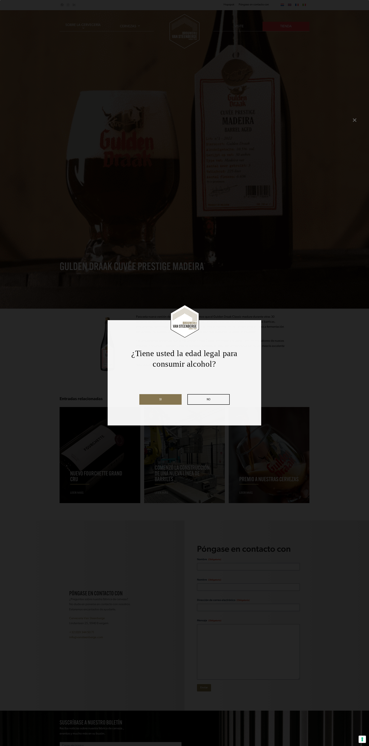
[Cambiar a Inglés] (289, 4)
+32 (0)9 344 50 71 (81, 632)
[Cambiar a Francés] (297, 4)
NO (208, 399)
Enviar (204, 687)
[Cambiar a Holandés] (282, 4)
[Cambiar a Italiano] (304, 4)
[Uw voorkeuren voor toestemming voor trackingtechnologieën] (362, 739)
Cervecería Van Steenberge (87, 618)
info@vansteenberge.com (86, 637)
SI (160, 399)
